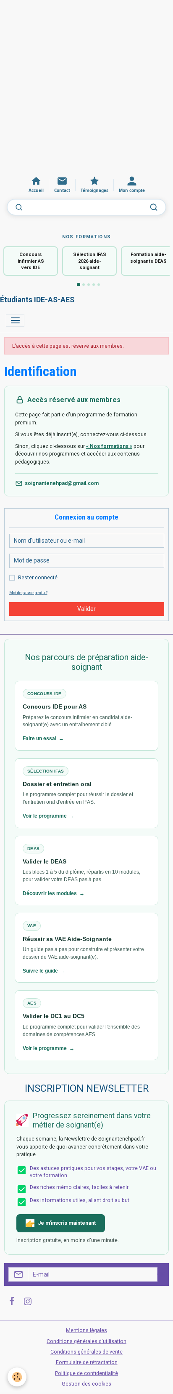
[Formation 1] (78, 285)
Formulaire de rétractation (87, 1362)
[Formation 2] (83, 284)
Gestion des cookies (86, 1384)
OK (161, 1274)
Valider (86, 608)
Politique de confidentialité (86, 1373)
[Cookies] (17, 1376)
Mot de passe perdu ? (28, 592)
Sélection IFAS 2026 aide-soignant (89, 261)
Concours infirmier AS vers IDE (31, 261)
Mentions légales (86, 1330)
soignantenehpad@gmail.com (62, 483)
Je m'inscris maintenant (67, 1223)
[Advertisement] (86, 86)
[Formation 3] (88, 284)
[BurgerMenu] (15, 320)
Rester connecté (38, 578)
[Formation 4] (93, 284)
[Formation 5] (98, 284)
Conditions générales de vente (86, 1352)
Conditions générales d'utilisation (86, 1341)
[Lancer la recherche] (153, 207)
